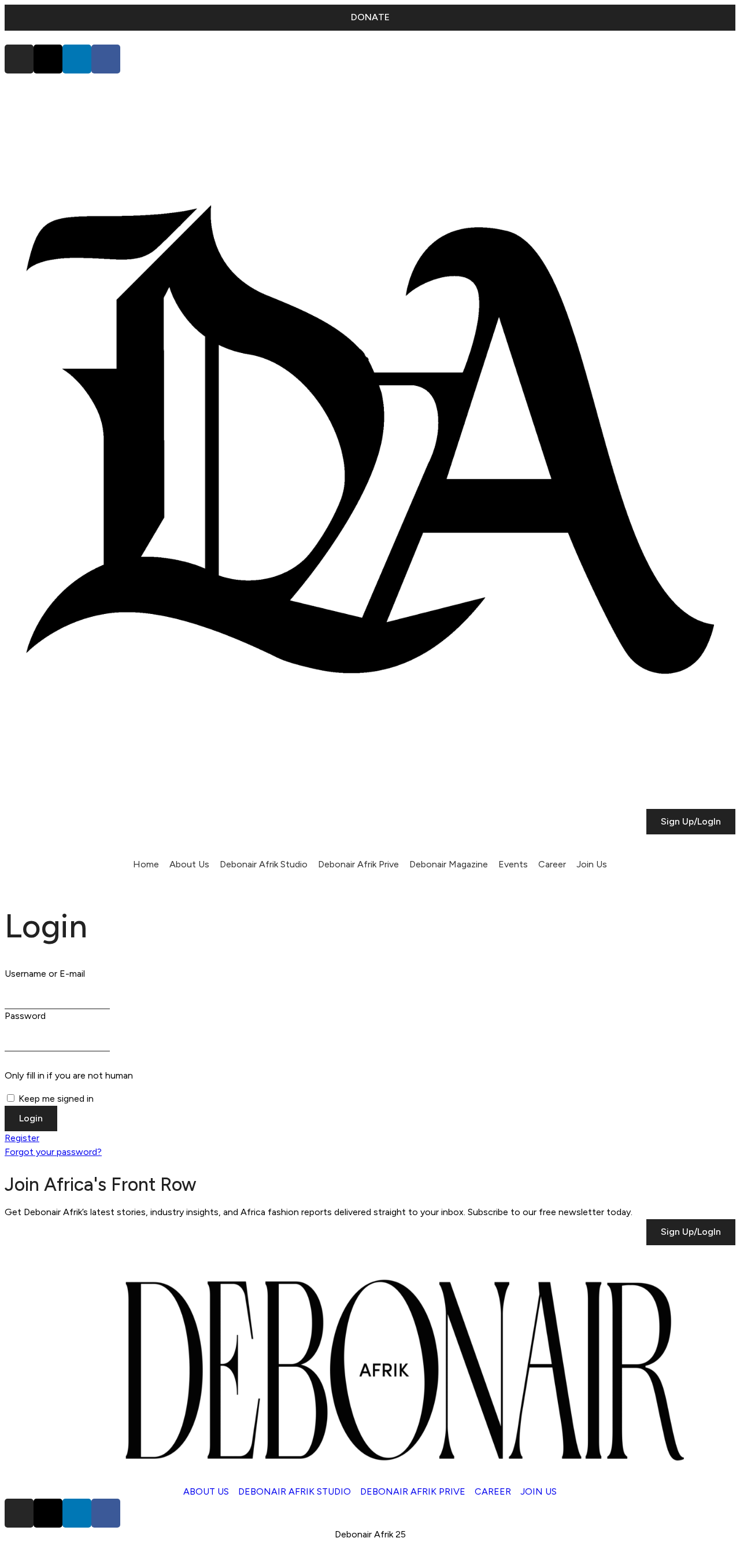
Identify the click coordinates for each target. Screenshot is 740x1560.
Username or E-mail (45, 973)
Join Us (591, 864)
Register (22, 1137)
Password (25, 1015)
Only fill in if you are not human (69, 1075)
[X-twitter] (48, 59)
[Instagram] (19, 59)
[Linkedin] (76, 59)
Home (146, 864)
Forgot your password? (53, 1151)
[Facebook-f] (105, 59)
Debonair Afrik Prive (358, 864)
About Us (189, 864)
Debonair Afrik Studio (264, 864)
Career (552, 864)
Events (513, 864)
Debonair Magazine (448, 864)
